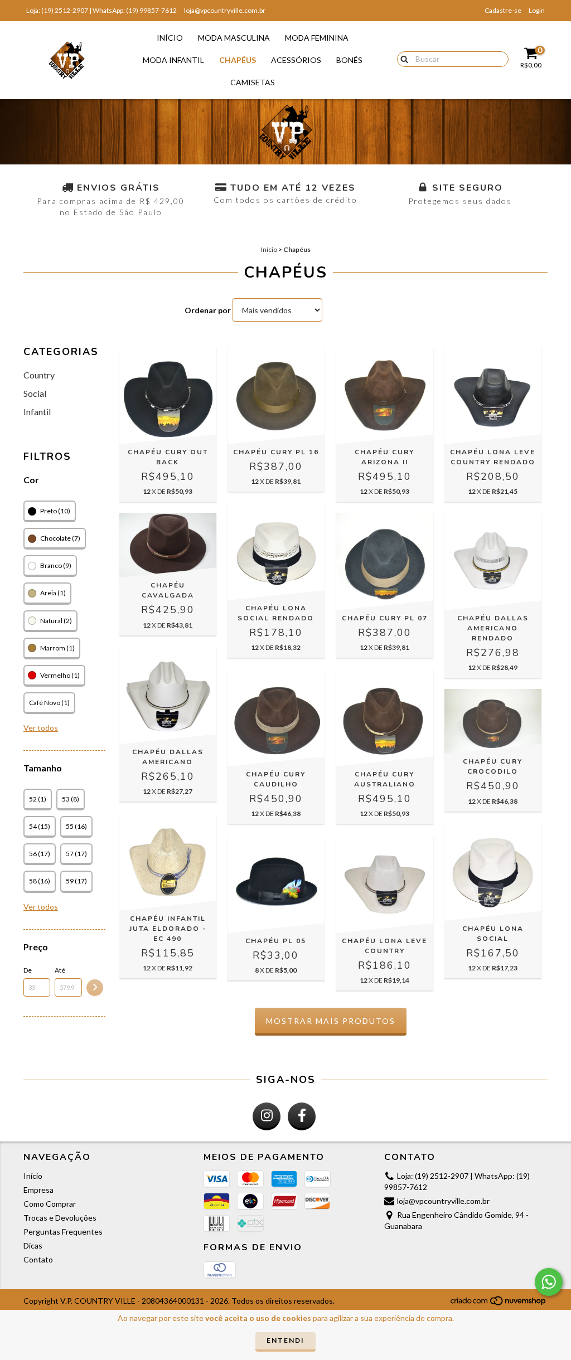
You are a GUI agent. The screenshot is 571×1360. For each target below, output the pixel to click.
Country (39, 375)
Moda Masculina (234, 37)
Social (34, 393)
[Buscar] (402, 58)
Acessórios (296, 60)
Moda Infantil (173, 60)
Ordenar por (208, 310)
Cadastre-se (503, 10)
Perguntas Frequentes (63, 1231)
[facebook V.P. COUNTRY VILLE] (302, 1116)
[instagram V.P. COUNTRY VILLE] (266, 1116)
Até (60, 970)
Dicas (32, 1245)
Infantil (37, 411)
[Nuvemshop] (499, 1303)
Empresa (38, 1189)
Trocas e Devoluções (59, 1217)
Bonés (349, 60)
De (27, 970)
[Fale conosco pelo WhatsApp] (549, 1282)
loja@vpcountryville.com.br (224, 10)
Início (170, 37)
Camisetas (252, 82)
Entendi (285, 1340)
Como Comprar (49, 1203)
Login (537, 10)
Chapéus (237, 60)
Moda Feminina (317, 37)
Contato (38, 1259)
